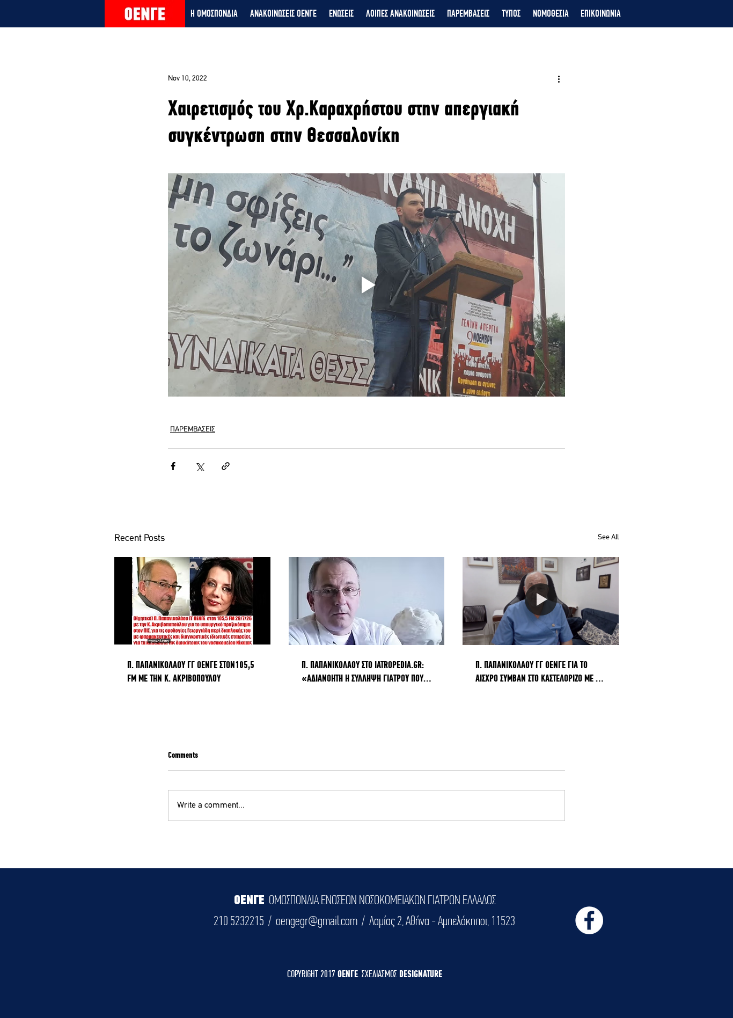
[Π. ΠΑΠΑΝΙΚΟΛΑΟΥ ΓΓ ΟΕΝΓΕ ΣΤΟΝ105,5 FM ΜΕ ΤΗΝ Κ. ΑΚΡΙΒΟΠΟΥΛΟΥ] (192, 601)
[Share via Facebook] (173, 466)
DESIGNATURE (420, 973)
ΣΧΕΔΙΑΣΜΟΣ (380, 973)
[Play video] (366, 285)
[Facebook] (589, 920)
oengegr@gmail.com (316, 920)
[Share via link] (226, 466)
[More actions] (558, 78)
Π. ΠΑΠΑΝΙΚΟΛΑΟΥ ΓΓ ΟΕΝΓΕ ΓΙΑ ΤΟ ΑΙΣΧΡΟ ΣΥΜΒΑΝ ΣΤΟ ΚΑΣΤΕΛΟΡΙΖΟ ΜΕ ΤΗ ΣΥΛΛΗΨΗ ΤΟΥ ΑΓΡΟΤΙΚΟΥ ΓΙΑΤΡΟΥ (539, 672)
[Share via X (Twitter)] (199, 466)
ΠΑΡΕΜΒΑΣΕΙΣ (192, 430)
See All (608, 537)
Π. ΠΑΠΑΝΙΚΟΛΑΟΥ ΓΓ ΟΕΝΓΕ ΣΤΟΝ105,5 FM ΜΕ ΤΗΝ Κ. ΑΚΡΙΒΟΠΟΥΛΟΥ (190, 671)
